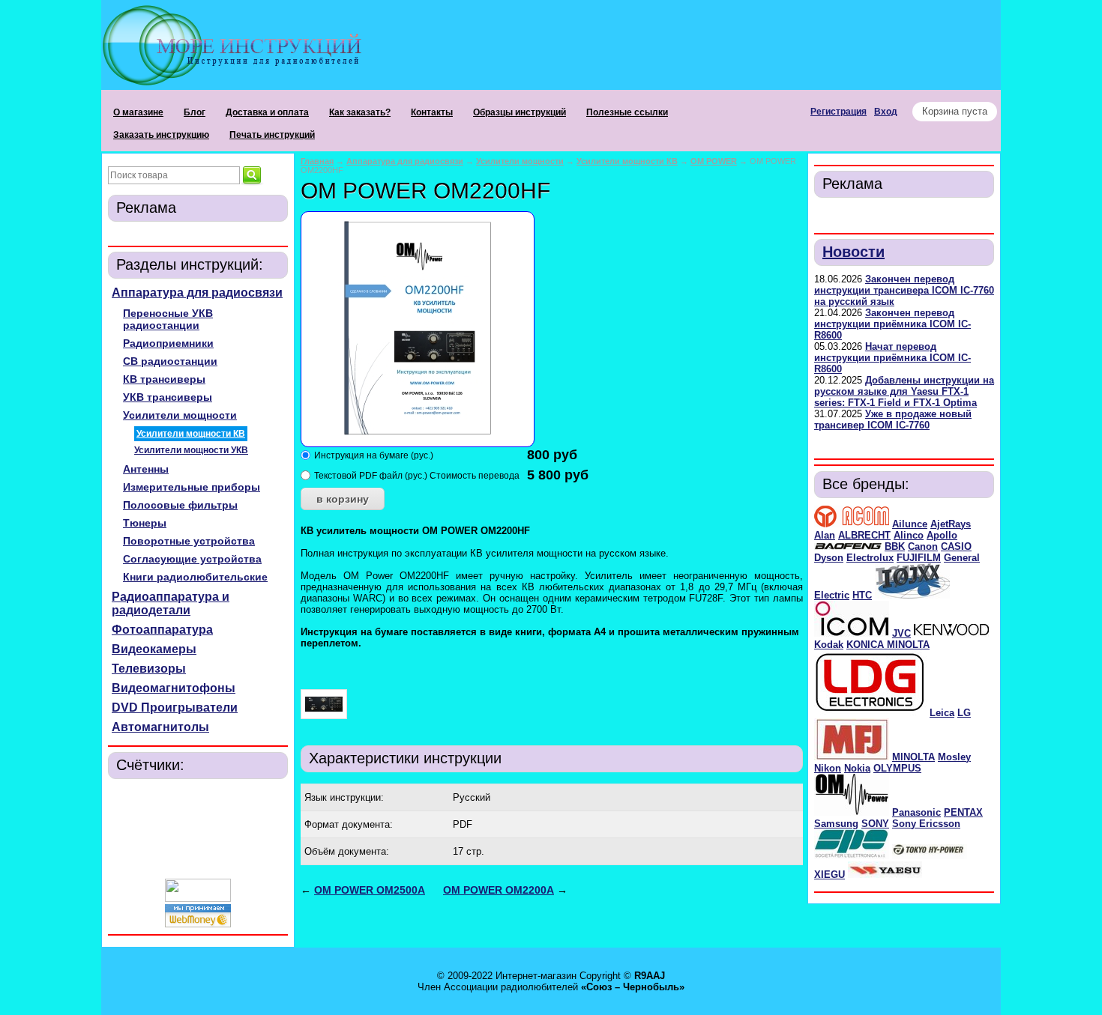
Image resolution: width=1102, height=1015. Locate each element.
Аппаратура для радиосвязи (197, 292)
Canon (923, 546)
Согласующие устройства (192, 559)
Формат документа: (348, 824)
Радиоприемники (168, 343)
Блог (194, 112)
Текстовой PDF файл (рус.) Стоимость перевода (417, 475)
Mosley (954, 757)
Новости (853, 251)
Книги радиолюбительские (195, 577)
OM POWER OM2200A (498, 890)
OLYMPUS (897, 768)
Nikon (827, 768)
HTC (862, 595)
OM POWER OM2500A (369, 890)
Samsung (836, 823)
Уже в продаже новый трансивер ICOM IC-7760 (893, 419)
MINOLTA (913, 757)
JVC (901, 633)
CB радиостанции (170, 361)
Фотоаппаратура (162, 629)
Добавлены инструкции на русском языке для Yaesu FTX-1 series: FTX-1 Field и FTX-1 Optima (904, 391)
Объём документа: (346, 851)
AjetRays (950, 524)
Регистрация (838, 111)
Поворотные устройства (189, 541)
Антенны (146, 469)
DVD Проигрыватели (175, 707)
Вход (885, 111)
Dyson (828, 557)
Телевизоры (149, 668)
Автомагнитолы (160, 727)
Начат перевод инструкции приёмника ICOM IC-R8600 (892, 358)
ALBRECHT (864, 535)
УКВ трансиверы (167, 397)
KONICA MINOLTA (888, 644)
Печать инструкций (272, 135)
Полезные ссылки (627, 112)
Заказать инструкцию (161, 135)
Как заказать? (360, 112)
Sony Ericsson (926, 823)
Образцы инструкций (519, 112)
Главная (317, 161)
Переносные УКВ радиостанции (168, 319)
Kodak (828, 644)
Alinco (909, 535)
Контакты (432, 112)
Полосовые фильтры (180, 505)
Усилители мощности (180, 415)
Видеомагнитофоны (173, 688)
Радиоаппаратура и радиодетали (170, 603)
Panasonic (916, 812)
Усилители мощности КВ (190, 433)
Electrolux (870, 557)
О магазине (138, 112)
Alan (824, 535)
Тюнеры (144, 523)
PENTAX (963, 812)
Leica (942, 712)
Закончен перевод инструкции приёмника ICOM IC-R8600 (892, 324)
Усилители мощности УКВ (191, 450)
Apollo (942, 535)
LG (964, 712)
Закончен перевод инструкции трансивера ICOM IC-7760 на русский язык (904, 290)
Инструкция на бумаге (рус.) (373, 455)
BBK (895, 546)
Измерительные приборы (191, 487)
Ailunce (909, 524)
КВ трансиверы (164, 379)
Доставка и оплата (267, 112)
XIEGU (829, 874)
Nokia (857, 768)
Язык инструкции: (344, 797)
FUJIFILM (919, 557)
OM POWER (713, 161)
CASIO (956, 546)
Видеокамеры (154, 649)
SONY (875, 823)
